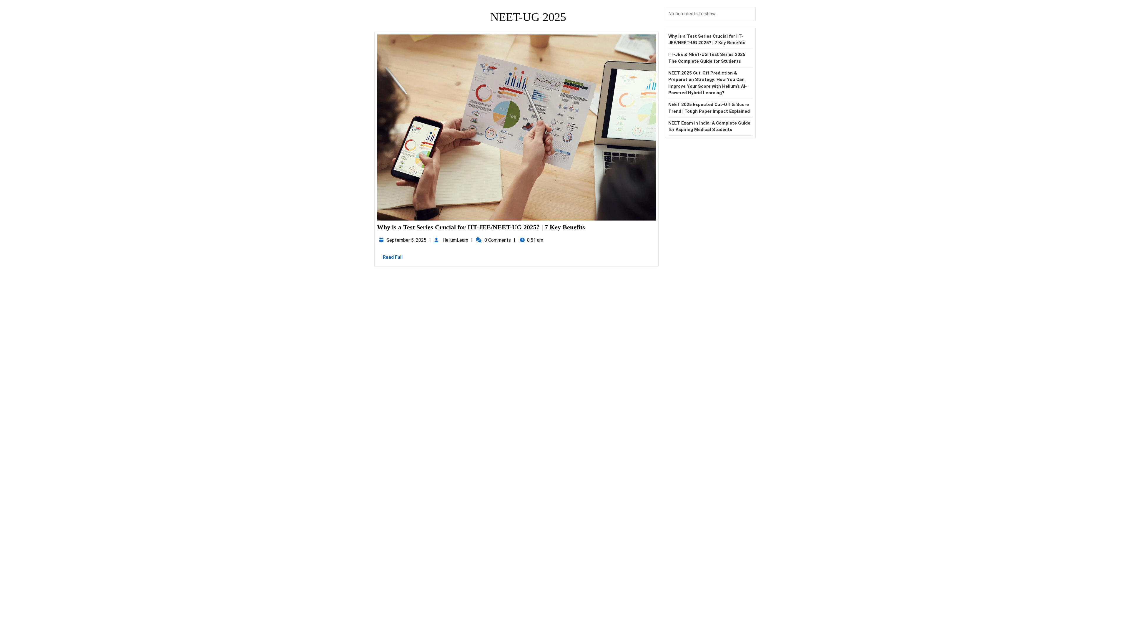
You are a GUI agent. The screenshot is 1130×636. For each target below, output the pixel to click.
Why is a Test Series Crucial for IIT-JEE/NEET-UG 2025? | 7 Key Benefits (481, 227)
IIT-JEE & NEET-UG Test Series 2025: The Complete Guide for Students (707, 58)
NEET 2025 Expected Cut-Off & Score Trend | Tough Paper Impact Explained (709, 108)
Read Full (395, 259)
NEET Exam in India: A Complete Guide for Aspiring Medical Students (709, 126)
